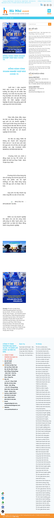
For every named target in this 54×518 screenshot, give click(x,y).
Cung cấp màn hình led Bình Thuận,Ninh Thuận (43, 399)
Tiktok (3, 513)
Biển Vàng (16, 516)
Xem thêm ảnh (10, 51)
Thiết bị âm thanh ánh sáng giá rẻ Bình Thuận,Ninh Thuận (43, 378)
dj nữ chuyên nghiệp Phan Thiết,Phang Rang (43, 427)
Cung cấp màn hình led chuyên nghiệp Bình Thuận (43, 458)
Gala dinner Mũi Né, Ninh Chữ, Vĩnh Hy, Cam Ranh (42, 503)
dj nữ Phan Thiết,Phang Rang (43, 421)
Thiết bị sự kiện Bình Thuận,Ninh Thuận (41, 386)
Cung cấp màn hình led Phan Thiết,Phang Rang (43, 397)
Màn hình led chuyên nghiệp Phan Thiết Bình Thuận (43, 473)
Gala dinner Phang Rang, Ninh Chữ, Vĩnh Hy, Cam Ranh (43, 483)
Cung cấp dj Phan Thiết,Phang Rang (40, 409)
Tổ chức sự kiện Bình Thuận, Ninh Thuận (13, 312)
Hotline (3, 504)
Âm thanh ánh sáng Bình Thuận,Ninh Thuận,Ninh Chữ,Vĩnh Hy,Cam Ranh (14, 318)
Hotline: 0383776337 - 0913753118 (12, 1)
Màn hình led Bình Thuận (42, 449)
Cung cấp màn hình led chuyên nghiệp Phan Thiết (43, 460)
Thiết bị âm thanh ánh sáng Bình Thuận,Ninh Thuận (43, 382)
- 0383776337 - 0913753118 (28, 1)
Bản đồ (3, 495)
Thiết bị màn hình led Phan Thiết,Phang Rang (43, 407)
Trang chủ (4, 18)
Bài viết (11, 18)
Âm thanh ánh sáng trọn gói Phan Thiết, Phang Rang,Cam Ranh (14, 322)
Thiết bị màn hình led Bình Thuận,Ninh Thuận (43, 405)
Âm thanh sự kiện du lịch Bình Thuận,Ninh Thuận (42, 434)
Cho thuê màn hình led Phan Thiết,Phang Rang (43, 403)
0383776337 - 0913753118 (37, 88)
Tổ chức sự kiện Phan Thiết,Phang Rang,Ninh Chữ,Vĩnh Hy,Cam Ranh (12, 310)
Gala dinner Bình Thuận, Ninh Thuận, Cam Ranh (43, 487)
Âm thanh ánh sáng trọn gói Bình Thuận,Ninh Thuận (13, 324)
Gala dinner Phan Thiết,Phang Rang (40, 479)
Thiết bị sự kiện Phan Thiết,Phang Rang (41, 384)
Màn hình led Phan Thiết (42, 452)
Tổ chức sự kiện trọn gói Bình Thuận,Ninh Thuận (13, 329)
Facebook (2, 508)
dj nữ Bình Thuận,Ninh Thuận (43, 423)
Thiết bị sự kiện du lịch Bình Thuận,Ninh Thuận (43, 446)
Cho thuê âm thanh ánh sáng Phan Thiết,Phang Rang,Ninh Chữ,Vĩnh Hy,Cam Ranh (14, 315)
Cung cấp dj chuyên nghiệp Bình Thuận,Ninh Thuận (43, 415)
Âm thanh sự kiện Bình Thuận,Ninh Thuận (42, 372)
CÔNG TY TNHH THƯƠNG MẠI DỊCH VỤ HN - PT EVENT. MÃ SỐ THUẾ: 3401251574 (26, 1)
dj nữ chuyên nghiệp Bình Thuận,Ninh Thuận (43, 425)
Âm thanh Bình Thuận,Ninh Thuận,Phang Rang (43, 366)
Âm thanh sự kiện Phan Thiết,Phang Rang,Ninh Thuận (43, 370)
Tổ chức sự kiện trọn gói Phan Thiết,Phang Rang (14, 327)
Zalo (3, 499)
